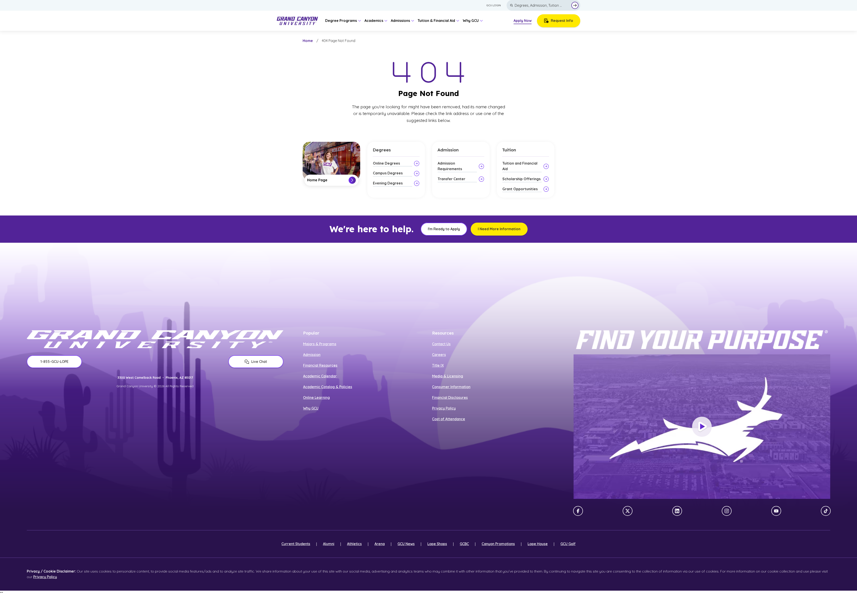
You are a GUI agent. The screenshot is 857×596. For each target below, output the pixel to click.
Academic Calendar (320, 376)
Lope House (538, 544)
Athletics (354, 544)
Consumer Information (451, 387)
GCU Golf (568, 544)
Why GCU (310, 408)
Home (308, 40)
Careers (439, 354)
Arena (379, 544)
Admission (311, 354)
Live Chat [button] (259, 361)
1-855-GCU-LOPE (54, 361)
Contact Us (441, 344)
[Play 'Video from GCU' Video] (702, 427)
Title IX (438, 365)
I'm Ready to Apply (444, 229)
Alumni (328, 544)
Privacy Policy (444, 408)
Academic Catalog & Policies (327, 387)
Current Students (295, 544)
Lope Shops (437, 544)
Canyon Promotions (498, 544)
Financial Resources (320, 365)
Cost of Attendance (448, 419)
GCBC (464, 544)
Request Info (562, 20)
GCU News (406, 544)
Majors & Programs (319, 344)
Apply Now (523, 20)
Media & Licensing (447, 376)
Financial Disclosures (450, 397)
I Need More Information (499, 229)
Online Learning (316, 397)
